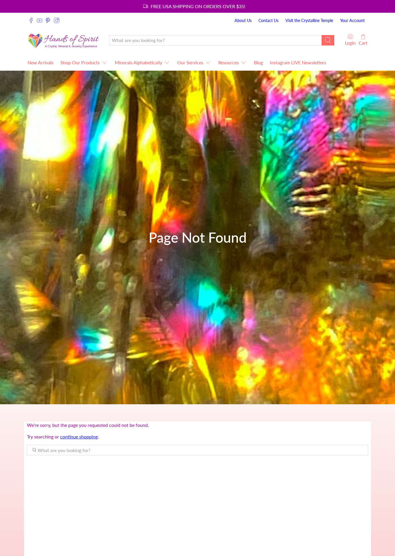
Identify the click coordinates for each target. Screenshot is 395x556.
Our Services (190, 62)
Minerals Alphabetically (138, 62)
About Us (243, 20)
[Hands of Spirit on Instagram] (56, 20)
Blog (258, 62)
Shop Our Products (80, 62)
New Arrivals (40, 62)
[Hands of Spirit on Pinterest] (48, 20)
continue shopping (79, 436)
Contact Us (268, 20)
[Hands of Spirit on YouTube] (39, 20)
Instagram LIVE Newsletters (298, 62)
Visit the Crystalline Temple (309, 20)
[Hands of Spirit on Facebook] (31, 20)
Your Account (352, 20)
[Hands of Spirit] (63, 40)
